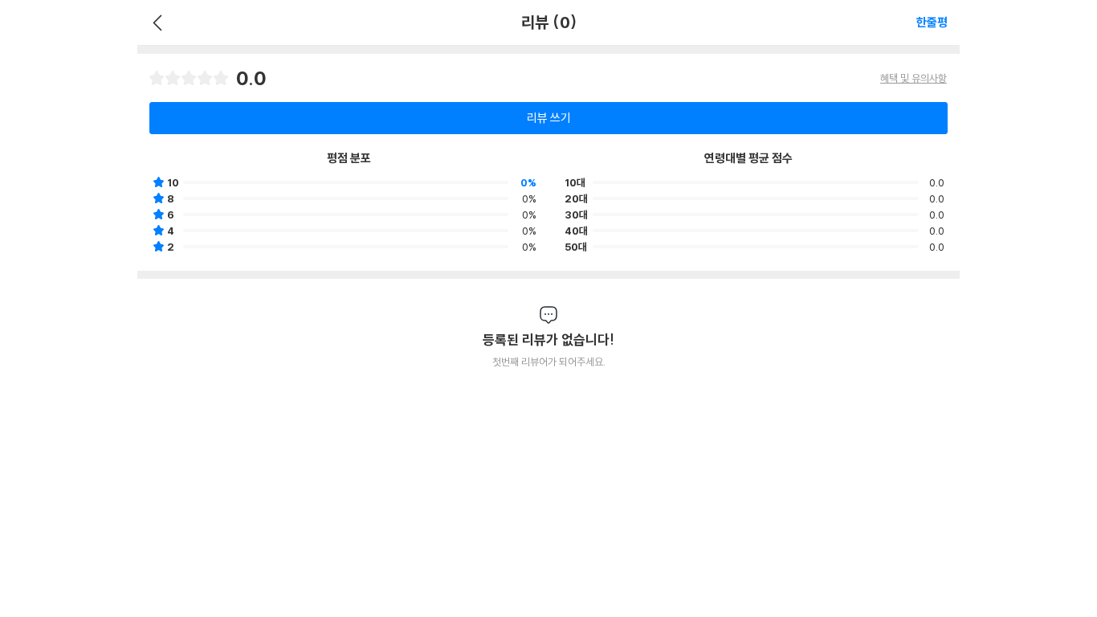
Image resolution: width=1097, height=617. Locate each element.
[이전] (155, 22)
